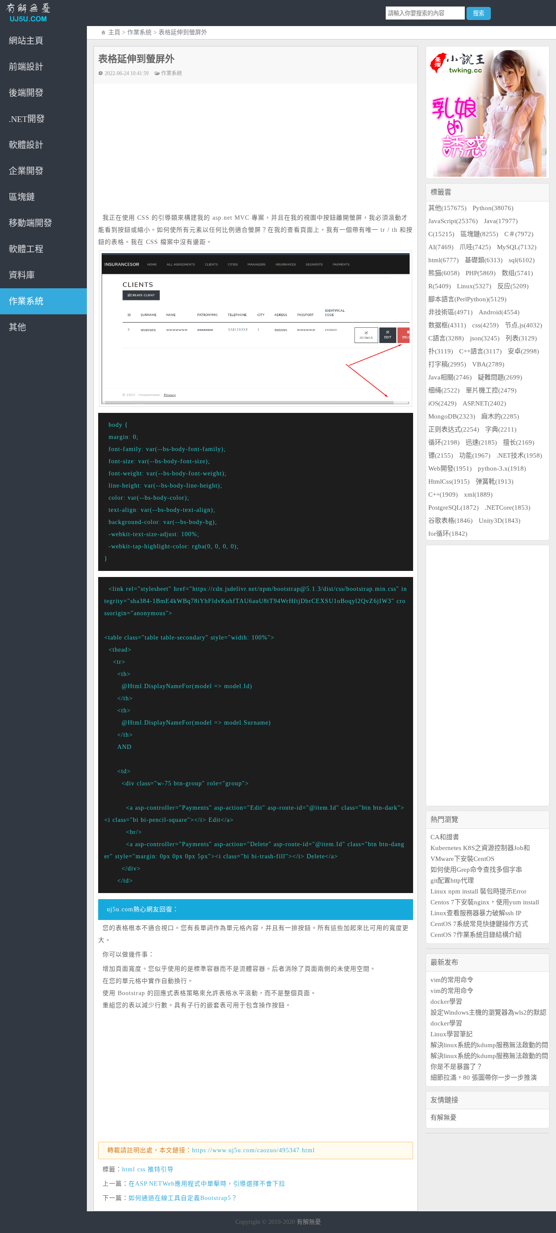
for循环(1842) (447, 533)
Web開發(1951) (450, 468)
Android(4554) (499, 312)
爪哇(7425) (475, 247)
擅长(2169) (518, 442)
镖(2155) (440, 455)
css (141, 1169)
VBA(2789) (488, 364)
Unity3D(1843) (499, 520)
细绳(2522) (444, 390)
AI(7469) (440, 247)
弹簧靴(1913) (494, 481)
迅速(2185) (481, 442)
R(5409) (439, 286)
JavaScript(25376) (453, 221)
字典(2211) (500, 429)
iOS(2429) (442, 403)
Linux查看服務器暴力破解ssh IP (475, 913)
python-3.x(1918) (502, 468)
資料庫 (22, 275)
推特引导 (161, 1169)
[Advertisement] (260, 149)
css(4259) (485, 325)
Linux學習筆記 (451, 1034)
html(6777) (443, 260)
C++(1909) (443, 494)
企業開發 (26, 171)
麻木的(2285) (500, 416)
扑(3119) (440, 351)
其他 (17, 327)
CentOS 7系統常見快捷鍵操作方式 (479, 923)
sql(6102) (522, 260)
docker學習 (446, 1001)
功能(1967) (474, 455)
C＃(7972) (518, 234)
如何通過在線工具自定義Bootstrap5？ (183, 1198)
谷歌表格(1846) (450, 520)
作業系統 (26, 301)
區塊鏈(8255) (479, 234)
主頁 (114, 32)
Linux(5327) (474, 286)
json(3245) (485, 338)
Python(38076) (493, 207)
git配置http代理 (452, 880)
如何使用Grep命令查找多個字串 (476, 869)
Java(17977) (501, 221)
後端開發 (26, 93)
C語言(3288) (446, 338)
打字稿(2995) (447, 364)
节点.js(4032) (523, 325)
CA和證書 (444, 837)
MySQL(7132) (516, 247)
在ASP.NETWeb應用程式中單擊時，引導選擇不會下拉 (207, 1183)
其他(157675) (447, 207)
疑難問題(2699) (500, 377)
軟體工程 (26, 249)
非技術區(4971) (450, 312)
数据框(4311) (447, 325)
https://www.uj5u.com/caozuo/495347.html (253, 1150)
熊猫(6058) (444, 273)
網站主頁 (26, 41)
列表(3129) (521, 338)
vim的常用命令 (451, 979)
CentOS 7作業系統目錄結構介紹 (476, 934)
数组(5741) (517, 273)
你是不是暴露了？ (456, 1066)
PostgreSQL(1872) (453, 507)
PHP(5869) (481, 273)
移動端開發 (30, 223)
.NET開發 (27, 119)
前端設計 (26, 67)
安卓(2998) (523, 351)
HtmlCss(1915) (449, 481)
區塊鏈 (22, 197)
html (128, 1169)
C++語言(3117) (480, 351)
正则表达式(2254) (453, 429)
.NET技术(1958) (519, 455)
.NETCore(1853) (507, 507)
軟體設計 (26, 145)
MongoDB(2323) (451, 416)
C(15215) (441, 234)
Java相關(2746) (450, 377)
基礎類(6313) (484, 260)
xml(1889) (478, 494)
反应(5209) (513, 286)
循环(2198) (444, 442)
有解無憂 (443, 1117)
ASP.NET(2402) (484, 403)
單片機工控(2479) (491, 390)
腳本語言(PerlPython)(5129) (467, 299)
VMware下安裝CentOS (462, 858)
